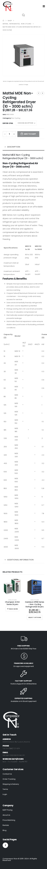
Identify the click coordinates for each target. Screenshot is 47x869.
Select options (34, 617)
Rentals (6, 825)
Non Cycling (15, 118)
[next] (42, 93)
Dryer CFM (8, 123)
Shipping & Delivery (11, 784)
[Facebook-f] (5, 845)
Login (5, 794)
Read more (13, 609)
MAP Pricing (7, 810)
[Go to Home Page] (3, 20)
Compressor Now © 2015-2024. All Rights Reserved (20, 859)
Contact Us (7, 774)
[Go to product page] (12, 587)
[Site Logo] (7, 6)
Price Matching (9, 820)
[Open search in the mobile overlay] (23, 15)
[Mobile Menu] (44, 6)
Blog (4, 830)
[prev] (38, 93)
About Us (6, 815)
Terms (5, 789)
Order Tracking (9, 779)
